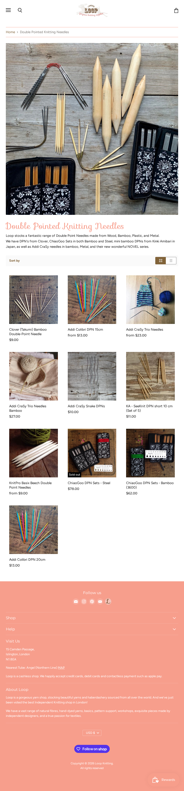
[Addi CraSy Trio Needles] (150, 299)
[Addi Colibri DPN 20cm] (33, 529)
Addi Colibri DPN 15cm (85, 329)
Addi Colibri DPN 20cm (27, 559)
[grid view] (160, 260)
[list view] (171, 260)
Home (10, 32)
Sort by (14, 261)
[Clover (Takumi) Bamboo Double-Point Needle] (33, 299)
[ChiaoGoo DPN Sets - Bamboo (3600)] (150, 453)
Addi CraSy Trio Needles (144, 329)
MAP (61, 668)
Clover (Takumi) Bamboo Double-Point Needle (28, 331)
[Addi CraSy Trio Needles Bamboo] (33, 376)
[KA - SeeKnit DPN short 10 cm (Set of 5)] (150, 376)
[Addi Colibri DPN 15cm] (92, 299)
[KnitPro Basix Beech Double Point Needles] (33, 453)
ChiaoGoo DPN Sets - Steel (89, 483)
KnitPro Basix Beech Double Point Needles (30, 485)
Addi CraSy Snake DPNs (86, 406)
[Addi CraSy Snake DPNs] (92, 376)
